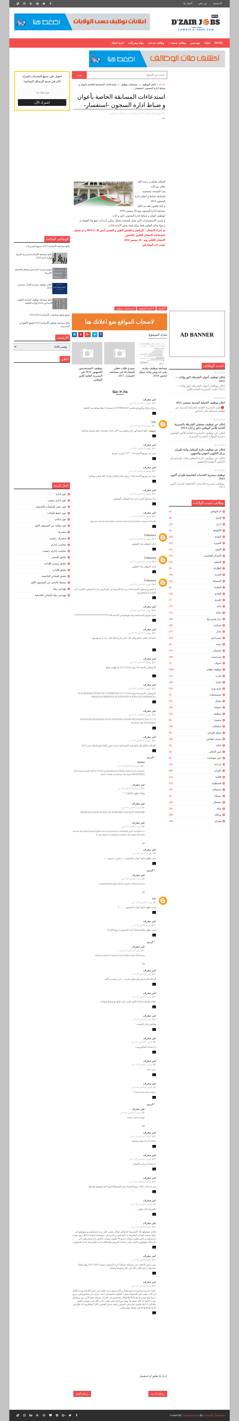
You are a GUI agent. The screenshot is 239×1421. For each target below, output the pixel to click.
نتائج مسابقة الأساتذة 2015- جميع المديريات (48, 246)
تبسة (218, 644)
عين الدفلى (215, 751)
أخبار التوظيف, (134, 113)
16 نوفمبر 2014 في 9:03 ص (143, 610)
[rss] (31, 4)
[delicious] (18, 4)
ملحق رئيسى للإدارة (55, 563)
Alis (153, 422)
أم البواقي (215, 511)
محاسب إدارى (58, 544)
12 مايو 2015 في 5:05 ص (144, 1227)
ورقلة (218, 814)
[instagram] (24, 4)
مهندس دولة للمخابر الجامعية (50, 595)
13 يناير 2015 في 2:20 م (144, 974)
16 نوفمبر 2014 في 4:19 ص (143, 584)
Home (219, 43)
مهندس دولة (59, 588)
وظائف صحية (178, 43)
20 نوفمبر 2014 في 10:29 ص (142, 633)
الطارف (217, 568)
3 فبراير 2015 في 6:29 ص (143, 1087)
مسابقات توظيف (129, 84)
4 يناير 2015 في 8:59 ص (133, 826)
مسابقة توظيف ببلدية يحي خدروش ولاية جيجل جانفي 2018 (153, 372)
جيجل (218, 701)
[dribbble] (44, 1415)
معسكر (217, 802)
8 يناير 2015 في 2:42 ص (144, 853)
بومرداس (216, 637)
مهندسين (195, 43)
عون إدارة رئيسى (57, 500)
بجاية (218, 612)
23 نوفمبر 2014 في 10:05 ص (142, 688)
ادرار (218, 524)
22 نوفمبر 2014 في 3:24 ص (143, 662)
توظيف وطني (214, 669)
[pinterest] (37, 4)
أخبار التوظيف (149, 84)
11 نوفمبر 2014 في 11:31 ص (142, 471)
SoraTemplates (190, 1415)
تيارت (218, 675)
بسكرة (217, 625)
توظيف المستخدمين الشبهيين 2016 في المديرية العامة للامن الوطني (90, 374)
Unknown (150, 535)
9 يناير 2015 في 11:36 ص (144, 902)
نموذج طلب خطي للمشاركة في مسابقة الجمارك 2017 (122, 372)
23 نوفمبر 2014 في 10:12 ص (142, 714)
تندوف (217, 663)
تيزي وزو (216, 688)
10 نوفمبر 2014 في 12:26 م (143, 426)
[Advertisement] (197, 127)
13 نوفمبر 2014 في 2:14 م (143, 516)
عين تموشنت (214, 757)
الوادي (218, 593)
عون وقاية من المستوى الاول (50, 525)
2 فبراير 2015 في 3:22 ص (143, 1042)
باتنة (219, 606)
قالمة (218, 776)
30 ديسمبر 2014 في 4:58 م (132, 788)
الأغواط (217, 530)
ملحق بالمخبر (59, 557)
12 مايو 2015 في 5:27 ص (144, 1286)
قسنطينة (216, 783)
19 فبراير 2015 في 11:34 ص (142, 1182)
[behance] (31, 1415)
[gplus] (63, 1415)
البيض (218, 549)
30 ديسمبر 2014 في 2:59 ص (131, 766)
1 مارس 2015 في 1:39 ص (143, 1204)
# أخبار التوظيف (146, 308)
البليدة (218, 536)
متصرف (62, 532)
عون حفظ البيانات (56, 513)
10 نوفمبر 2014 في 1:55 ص (143, 403)
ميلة (219, 808)
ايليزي (218, 599)
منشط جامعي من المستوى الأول (48, 582)
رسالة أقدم (82, 1393)
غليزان (217, 770)
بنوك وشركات (136, 43)
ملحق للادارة (59, 569)
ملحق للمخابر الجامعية (54, 576)
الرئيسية (217, 3)
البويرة (217, 543)
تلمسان (217, 650)
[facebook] (50, 4)
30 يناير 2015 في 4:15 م (144, 1019)
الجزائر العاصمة (212, 555)
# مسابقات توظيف (125, 308)
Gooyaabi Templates (214, 1415)
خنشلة (217, 707)
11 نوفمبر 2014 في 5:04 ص (143, 448)
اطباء (207, 43)
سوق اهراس (214, 732)
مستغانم (216, 789)
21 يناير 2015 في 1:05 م (144, 997)
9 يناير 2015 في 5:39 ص (133, 879)
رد (154, 413)
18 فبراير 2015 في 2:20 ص (143, 1136)
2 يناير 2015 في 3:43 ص (133, 807)
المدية (218, 574)
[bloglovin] (50, 1415)
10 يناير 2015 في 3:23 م (144, 925)
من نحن (202, 3)
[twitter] (44, 4)
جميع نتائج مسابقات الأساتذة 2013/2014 (50, 314)
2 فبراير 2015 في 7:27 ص (143, 1064)
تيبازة (218, 682)
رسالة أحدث (157, 1393)
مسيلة (217, 795)
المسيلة (217, 581)
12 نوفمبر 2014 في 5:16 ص (143, 494)
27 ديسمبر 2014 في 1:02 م (143, 740)
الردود (150, 757)
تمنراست (216, 656)
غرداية (217, 764)
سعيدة (217, 720)
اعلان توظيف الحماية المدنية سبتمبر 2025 (200, 402)
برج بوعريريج (214, 618)
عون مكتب (60, 519)
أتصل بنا (188, 3)
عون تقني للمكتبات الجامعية (51, 506)
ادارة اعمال (117, 43)
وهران (218, 821)
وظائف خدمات (156, 43)
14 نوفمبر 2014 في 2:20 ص (143, 539)
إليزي (218, 517)
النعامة (217, 587)
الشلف (217, 562)
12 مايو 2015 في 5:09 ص (144, 1260)
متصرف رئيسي (57, 538)
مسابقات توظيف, (118, 113)
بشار (218, 631)
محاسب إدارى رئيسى (54, 550)
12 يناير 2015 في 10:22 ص (132, 950)
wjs (154, 898)
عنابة (218, 745)
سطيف (217, 713)
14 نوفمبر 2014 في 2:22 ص (143, 561)
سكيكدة (217, 726)
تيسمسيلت (215, 694)
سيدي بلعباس (214, 739)
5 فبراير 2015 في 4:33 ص (132, 1113)
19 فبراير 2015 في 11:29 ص (142, 1159)
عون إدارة (61, 494)
